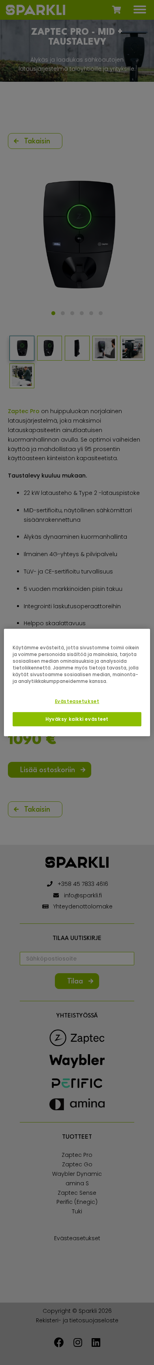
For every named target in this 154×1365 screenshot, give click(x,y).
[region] (77, 682)
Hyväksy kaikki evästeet (77, 719)
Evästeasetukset (77, 701)
